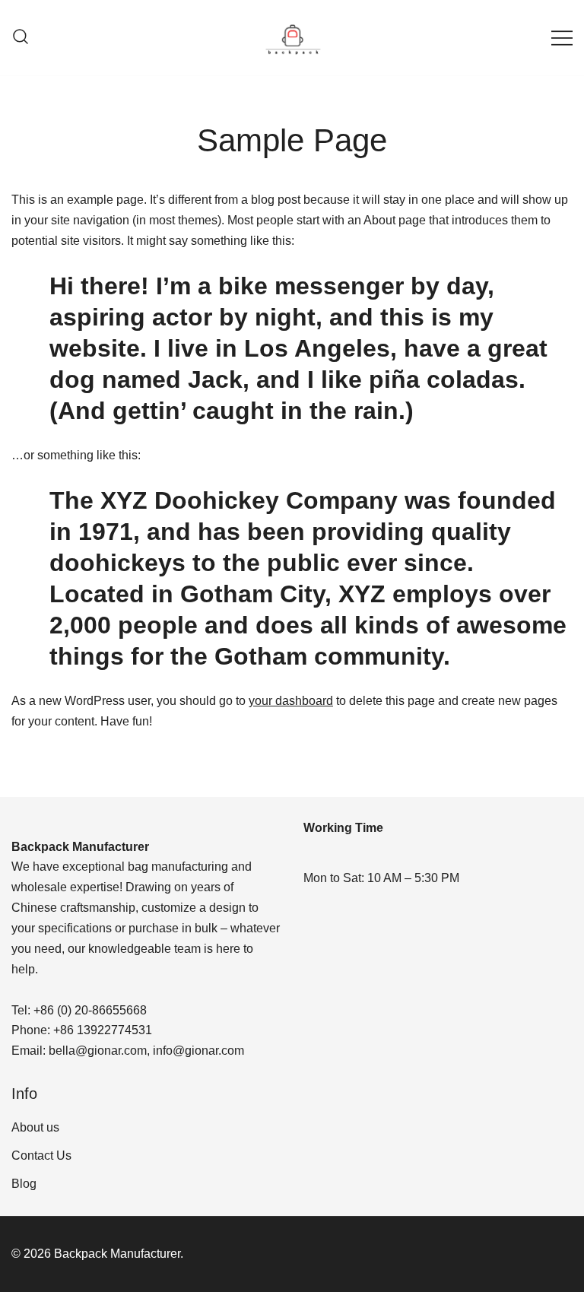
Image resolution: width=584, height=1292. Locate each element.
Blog (23, 1183)
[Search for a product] (20, 37)
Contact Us (41, 1155)
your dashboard (291, 700)
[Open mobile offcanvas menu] (562, 37)
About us (35, 1127)
